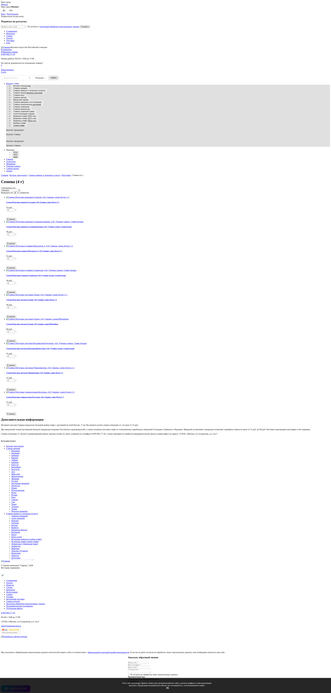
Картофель (16, 467)
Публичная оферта (14, 608)
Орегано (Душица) (19, 551)
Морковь (15, 479)
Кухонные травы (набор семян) (25, 541)
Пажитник (16, 553)
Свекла (14, 500)
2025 (15, 154)
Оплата (9, 38)
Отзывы (9, 597)
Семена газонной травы (23, 111)
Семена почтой (13, 601)
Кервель (14, 527)
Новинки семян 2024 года (24, 121)
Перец (14, 488)
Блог (8, 43)
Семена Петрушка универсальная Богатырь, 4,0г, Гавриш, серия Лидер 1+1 (35, 397)
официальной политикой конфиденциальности (108, 652)
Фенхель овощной (19, 511)
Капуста (15, 465)
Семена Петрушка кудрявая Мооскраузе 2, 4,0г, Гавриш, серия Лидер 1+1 (34, 251)
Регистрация (12, 14)
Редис (14, 493)
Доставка (10, 40)
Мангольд (15, 474)
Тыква (14, 509)
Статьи (9, 587)
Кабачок (15, 462)
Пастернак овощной (20, 483)
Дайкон (14, 460)
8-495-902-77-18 (8, 54)
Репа (13, 497)
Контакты (10, 33)
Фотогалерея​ (11, 592)
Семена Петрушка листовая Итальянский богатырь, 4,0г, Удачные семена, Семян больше (40, 348)
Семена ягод (18, 95)
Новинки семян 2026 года (24, 116)
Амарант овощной (19, 516)
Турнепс (15, 507)
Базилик (15, 520)
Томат (14, 504)
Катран (14, 525)
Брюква (14, 458)
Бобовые (15, 455)
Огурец (14, 481)
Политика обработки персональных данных (25, 604)
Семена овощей (20, 88)
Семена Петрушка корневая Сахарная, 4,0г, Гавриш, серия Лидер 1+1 (32, 202)
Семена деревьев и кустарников (27, 102)
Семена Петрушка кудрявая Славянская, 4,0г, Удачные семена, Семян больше (36, 275)
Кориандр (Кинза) (19, 530)
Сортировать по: (8, 188)
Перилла (15, 555)
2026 (15, 157)
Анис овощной (18, 518)
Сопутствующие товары (24, 114)
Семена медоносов (21, 109)
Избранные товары (9, 52)
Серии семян (19, 125)
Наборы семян (19, 123)
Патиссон (15, 486)
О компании (11, 31)
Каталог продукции (22, 86)
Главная (4, 175)
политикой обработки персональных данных (59, 26)
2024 (15, 152)
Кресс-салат (16, 537)
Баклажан (15, 451)
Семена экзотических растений (27, 104)
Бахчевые (15, 453)
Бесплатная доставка (15, 599)
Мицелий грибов (20, 100)
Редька (14, 495)
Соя (13, 502)
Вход (3, 14)
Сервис (9, 36)
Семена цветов (20, 97)
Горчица (15, 523)
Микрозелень (17, 476)
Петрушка (66, 175)
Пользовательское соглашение (19, 606)
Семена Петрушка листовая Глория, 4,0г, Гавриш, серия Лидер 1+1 (31, 300)
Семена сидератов (21, 107)
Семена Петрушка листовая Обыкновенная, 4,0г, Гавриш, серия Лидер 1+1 (34, 373)
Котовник (15, 532)
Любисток (15, 546)
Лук (13, 472)
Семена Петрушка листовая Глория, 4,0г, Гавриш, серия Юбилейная (32, 324)
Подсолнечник (17, 490)
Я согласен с (53, 26)
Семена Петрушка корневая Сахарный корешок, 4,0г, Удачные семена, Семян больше (39, 227)
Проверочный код (136, 677)
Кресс (14, 534)
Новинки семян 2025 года (24, 118)
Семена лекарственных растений (28, 93)
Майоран (15, 548)
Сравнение (6, 49)
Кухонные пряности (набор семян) (26, 539)
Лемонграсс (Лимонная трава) (24, 544)
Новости (10, 585)
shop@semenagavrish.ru (11, 626)
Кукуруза (15, 469)
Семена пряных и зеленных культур (29, 90)
